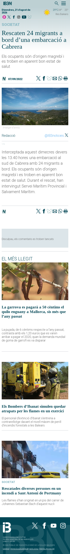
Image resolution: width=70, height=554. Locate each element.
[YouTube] (24, 17)
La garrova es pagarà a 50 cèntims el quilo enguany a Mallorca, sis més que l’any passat (34, 311)
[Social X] (9, 17)
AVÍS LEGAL (34, 549)
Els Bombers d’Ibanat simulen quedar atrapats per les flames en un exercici (34, 408)
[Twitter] (38, 78)
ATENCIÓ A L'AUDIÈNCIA (19, 549)
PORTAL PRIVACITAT (47, 549)
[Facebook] (13, 17)
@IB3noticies (54, 136)
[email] (54, 78)
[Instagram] (18, 17)
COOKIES (6, 549)
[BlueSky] (30, 17)
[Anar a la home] (4, 17)
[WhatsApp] (60, 78)
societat (11, 24)
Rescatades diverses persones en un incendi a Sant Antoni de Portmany (31, 490)
